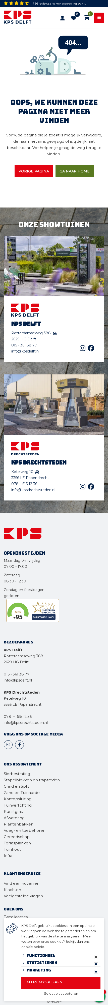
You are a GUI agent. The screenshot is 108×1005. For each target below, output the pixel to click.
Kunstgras (13, 811)
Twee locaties (16, 917)
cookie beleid (32, 947)
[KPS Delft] (22, 18)
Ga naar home (75, 171)
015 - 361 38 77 (24, 345)
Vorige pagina (34, 171)
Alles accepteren (44, 982)
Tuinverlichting (18, 805)
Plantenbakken (18, 824)
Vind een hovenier (21, 883)
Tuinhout (12, 849)
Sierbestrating (17, 773)
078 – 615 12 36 (24, 484)
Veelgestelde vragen (23, 896)
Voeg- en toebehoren (24, 830)
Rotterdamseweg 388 (23, 656)
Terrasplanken (17, 843)
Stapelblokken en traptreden (32, 780)
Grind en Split (16, 786)
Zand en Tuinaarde (22, 792)
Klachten (12, 889)
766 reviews (41, 3)
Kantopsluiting (18, 798)
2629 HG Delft (16, 662)
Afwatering (14, 817)
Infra (8, 855)
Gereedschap (17, 836)
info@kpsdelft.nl (25, 351)
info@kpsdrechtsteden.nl (33, 490)
